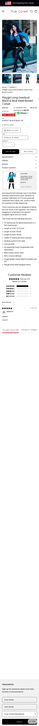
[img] (33, 107)
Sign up (19, 722)
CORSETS (12, 87)
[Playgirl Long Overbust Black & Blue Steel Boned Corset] (6, 79)
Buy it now (28, 151)
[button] (31, 11)
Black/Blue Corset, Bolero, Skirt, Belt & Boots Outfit (26, 178)
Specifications (7, 157)
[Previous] (2, 3)
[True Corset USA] (19, 11)
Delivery (5, 160)
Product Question (9, 168)
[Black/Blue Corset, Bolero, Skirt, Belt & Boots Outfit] (11, 180)
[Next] (36, 3)
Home (4, 87)
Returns (5, 164)
